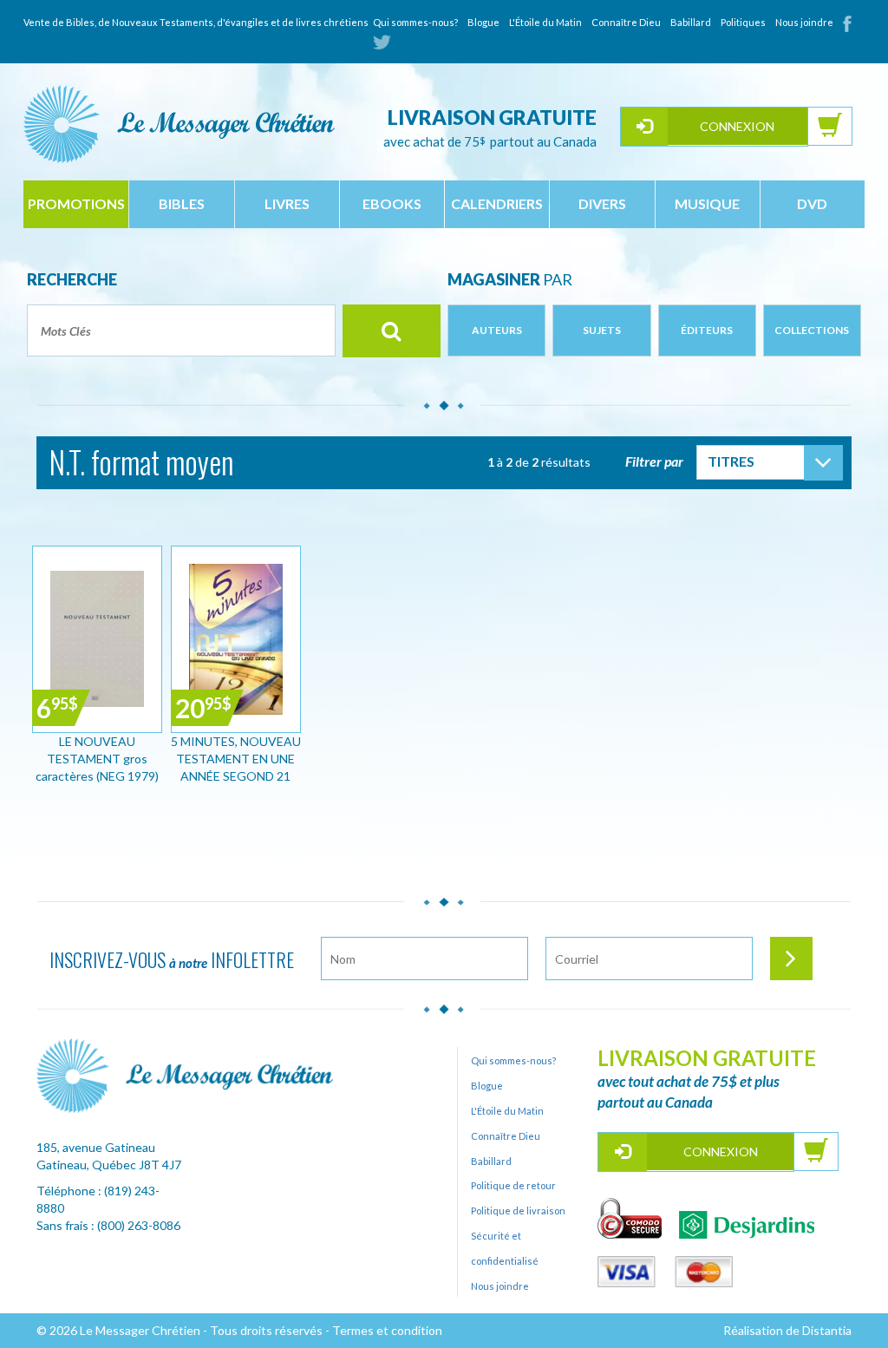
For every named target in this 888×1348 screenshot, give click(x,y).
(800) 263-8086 (138, 1225)
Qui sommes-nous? (415, 22)
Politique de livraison (518, 1210)
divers (602, 203)
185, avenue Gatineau (95, 1147)
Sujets (602, 330)
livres (287, 203)
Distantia (827, 1330)
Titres (731, 461)
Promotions (76, 203)
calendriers (497, 203)
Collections (811, 330)
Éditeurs (707, 330)
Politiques (743, 22)
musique (707, 203)
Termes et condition (387, 1330)
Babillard (690, 22)
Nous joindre (804, 22)
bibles (182, 203)
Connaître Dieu (626, 22)
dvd (812, 203)
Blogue (483, 22)
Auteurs (497, 330)
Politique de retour (513, 1185)
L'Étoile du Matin (545, 22)
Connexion (737, 126)
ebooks (391, 203)
